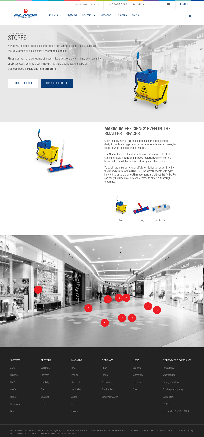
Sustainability (107, 390)
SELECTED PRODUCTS (23, 83)
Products (53, 15)
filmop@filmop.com (142, 4)
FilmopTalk (137, 382)
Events (73, 404)
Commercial (45, 368)
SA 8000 (166, 404)
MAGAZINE (76, 360)
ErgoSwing (14, 397)
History (104, 368)
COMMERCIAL (19, 34)
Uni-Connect (15, 382)
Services (105, 375)
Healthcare (45, 375)
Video (135, 390)
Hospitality (45, 382)
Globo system (15, 404)
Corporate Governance (177, 360)
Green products (77, 382)
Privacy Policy (168, 368)
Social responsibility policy (173, 390)
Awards (74, 397)
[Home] (26, 13)
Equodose (14, 375)
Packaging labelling (171, 382)
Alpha (12, 368)
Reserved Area (81, 5)
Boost (12, 411)
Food (42, 390)
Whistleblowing (169, 375)
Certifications (76, 390)
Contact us (95, 5)
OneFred (13, 390)
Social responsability (110, 397)
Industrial (44, 404)
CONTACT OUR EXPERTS (57, 83)
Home (10, 34)
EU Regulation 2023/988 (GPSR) (176, 411)
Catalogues (137, 368)
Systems (15, 360)
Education (45, 397)
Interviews (75, 411)
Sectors (87, 15)
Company (107, 360)
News (73, 368)
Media (136, 360)
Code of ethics (168, 397)
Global (183, 4)
